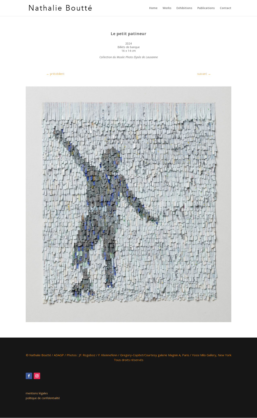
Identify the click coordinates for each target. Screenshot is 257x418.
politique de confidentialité (43, 398)
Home (153, 8)
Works (167, 8)
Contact (225, 8)
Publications (206, 8)
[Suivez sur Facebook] (29, 376)
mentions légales (37, 393)
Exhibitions (184, 8)
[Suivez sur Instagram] (37, 376)
